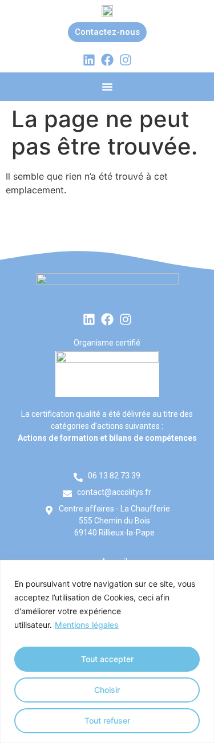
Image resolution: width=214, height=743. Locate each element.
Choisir (107, 690)
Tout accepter (107, 659)
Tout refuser (107, 720)
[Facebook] (107, 60)
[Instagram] (125, 60)
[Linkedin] (89, 60)
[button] (107, 86)
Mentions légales (87, 625)
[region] (107, 651)
